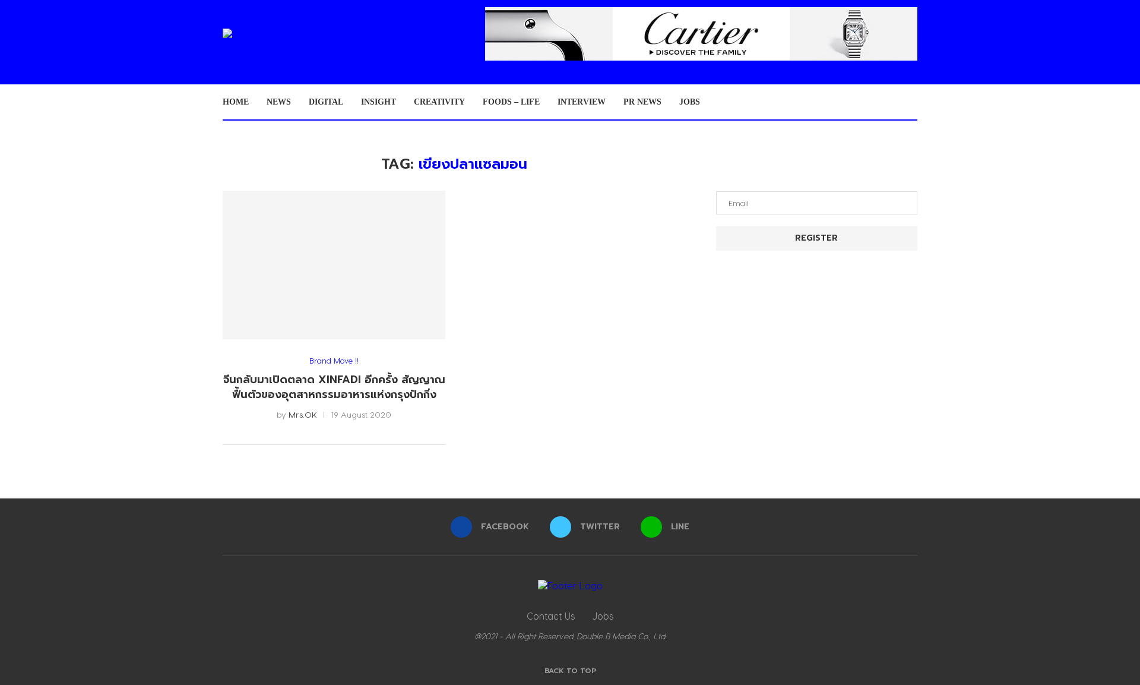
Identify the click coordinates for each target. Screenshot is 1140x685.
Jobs (689, 101)
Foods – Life (511, 101)
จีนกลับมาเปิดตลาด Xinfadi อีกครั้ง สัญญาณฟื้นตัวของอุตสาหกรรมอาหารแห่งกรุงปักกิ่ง (334, 387)
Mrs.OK (303, 414)
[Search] (911, 102)
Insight (378, 101)
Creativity (439, 101)
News (279, 101)
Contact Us (551, 615)
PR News (642, 101)
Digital (326, 101)
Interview (582, 101)
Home (236, 101)
